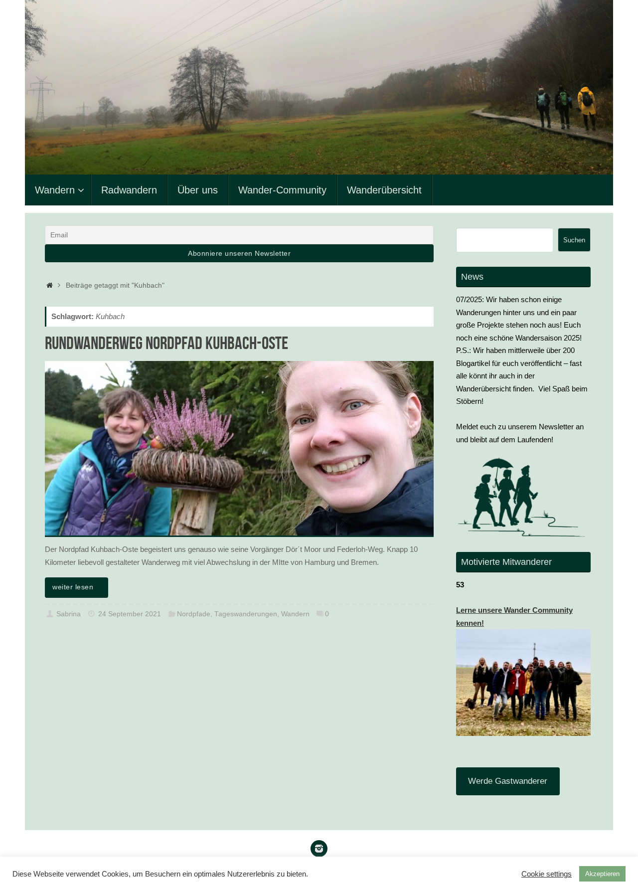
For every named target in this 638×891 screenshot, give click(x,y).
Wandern (295, 614)
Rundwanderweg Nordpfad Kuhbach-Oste (166, 343)
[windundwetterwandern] (319, 848)
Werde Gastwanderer (507, 781)
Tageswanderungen (245, 614)
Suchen (574, 240)
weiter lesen (72, 587)
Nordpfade (193, 614)
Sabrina (68, 614)
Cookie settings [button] (546, 874)
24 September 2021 (129, 614)
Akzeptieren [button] (602, 874)
